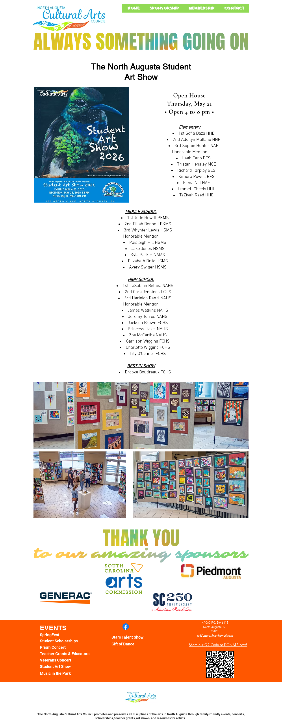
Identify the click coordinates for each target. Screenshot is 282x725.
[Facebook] (125, 626)
